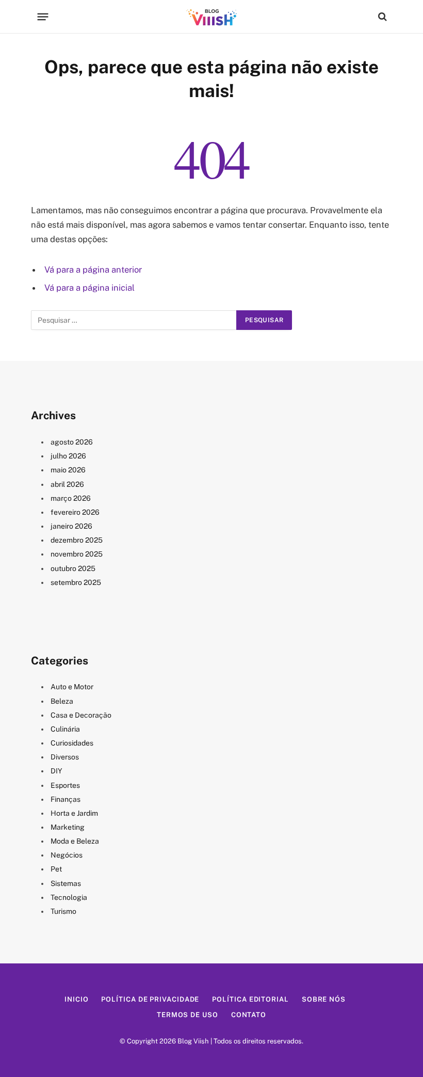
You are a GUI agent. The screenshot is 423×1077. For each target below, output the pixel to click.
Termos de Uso (187, 1015)
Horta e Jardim (74, 813)
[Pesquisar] (381, 16)
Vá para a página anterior (93, 269)
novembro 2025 (77, 554)
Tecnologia (69, 897)
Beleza (62, 701)
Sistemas (66, 883)
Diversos (65, 757)
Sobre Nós (324, 999)
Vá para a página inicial (89, 287)
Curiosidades (72, 743)
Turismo (63, 911)
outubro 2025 (73, 568)
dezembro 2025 (77, 540)
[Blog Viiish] (211, 16)
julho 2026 (68, 456)
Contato (248, 1015)
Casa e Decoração (81, 715)
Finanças (65, 799)
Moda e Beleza (75, 841)
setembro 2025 (76, 582)
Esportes (65, 785)
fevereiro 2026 (75, 512)
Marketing (68, 827)
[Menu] (43, 16)
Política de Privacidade (150, 999)
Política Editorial (250, 999)
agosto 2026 (72, 442)
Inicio (76, 999)
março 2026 (71, 498)
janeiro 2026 (71, 526)
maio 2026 (68, 470)
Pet (56, 869)
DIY (56, 771)
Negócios (67, 855)
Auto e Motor (72, 687)
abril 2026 (67, 484)
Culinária (65, 729)
